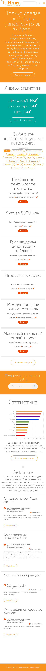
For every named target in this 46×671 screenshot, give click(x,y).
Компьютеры (33, 154)
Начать (23, 201)
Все (7, 151)
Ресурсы (8, 164)
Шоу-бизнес (29, 168)
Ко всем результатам (24, 458)
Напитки (19, 157)
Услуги (39, 164)
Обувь (29, 157)
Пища (22, 161)
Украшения (28, 164)
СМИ (17, 164)
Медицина (8, 157)
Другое (10, 154)
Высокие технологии (33, 151)
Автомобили (17, 151)
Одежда (39, 157)
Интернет (21, 154)
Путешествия (33, 161)
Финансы (16, 168)
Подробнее (10, 525)
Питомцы (12, 161)
